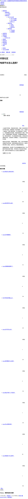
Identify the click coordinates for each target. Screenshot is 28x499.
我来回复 (22, 111)
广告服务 (5, 36)
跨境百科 (10, 28)
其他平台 (12, 27)
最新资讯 (7, 12)
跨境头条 (7, 15)
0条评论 (24, 163)
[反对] (7, 153)
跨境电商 (22, 85)
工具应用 (5, 43)
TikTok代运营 (6, 49)
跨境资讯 (5, 10)
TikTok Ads (7, 37)
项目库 (4, 39)
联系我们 (10, 497)
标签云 (4, 48)
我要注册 (8, 52)
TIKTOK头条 (11, 17)
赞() (1, 488)
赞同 (4, 153)
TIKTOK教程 (13, 20)
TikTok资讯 (7, 14)
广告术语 (12, 30)
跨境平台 (10, 23)
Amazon (12, 25)
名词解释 (12, 31)
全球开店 (5, 33)
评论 (23, 125)
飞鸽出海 (8, 495)
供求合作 (5, 40)
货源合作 (5, 35)
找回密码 (13, 52)
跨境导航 (5, 42)
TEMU (11, 24)
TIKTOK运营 (13, 18)
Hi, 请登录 (2, 52)
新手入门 (12, 21)
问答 (4, 45)
